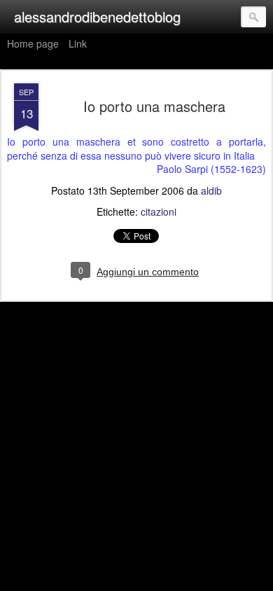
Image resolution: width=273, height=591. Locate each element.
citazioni (158, 211)
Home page (33, 43)
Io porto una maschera (154, 106)
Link (78, 43)
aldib (211, 190)
